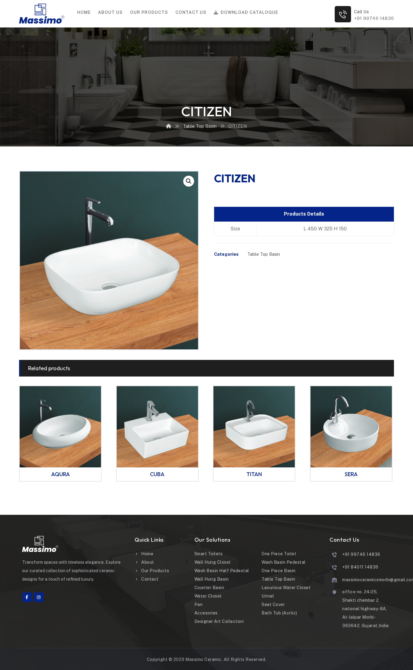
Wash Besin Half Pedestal (221, 570)
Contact (150, 579)
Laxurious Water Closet (286, 587)
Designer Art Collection (219, 621)
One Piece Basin (279, 570)
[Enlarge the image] (188, 181)
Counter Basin (209, 587)
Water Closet (208, 596)
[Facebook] (27, 597)
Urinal (268, 596)
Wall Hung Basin (211, 579)
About (147, 562)
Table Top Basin (263, 254)
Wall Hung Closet (212, 562)
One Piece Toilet (279, 553)
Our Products (155, 570)
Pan (198, 604)
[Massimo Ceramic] (168, 126)
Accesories (206, 613)
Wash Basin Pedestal (284, 562)
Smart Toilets (208, 553)
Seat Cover (273, 604)
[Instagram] (39, 597)
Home (147, 553)
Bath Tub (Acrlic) (279, 613)
